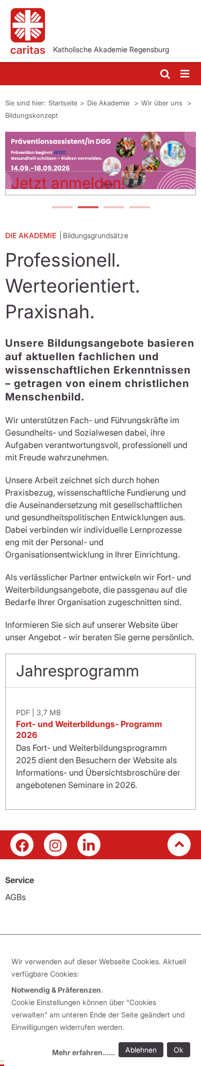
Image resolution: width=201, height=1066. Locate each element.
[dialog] (102, 1008)
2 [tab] (87, 208)
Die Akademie (109, 103)
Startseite (62, 103)
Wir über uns (163, 103)
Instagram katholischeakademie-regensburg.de (55, 844)
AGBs (15, 897)
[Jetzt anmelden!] (100, 160)
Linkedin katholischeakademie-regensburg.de (88, 844)
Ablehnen (141, 1049)
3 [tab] (113, 208)
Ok (178, 1049)
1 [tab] (62, 208)
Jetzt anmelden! (68, 183)
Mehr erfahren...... (83, 1052)
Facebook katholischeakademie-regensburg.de (22, 844)
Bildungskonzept (31, 115)
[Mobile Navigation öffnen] (185, 74)
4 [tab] (139, 208)
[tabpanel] (100, 167)
